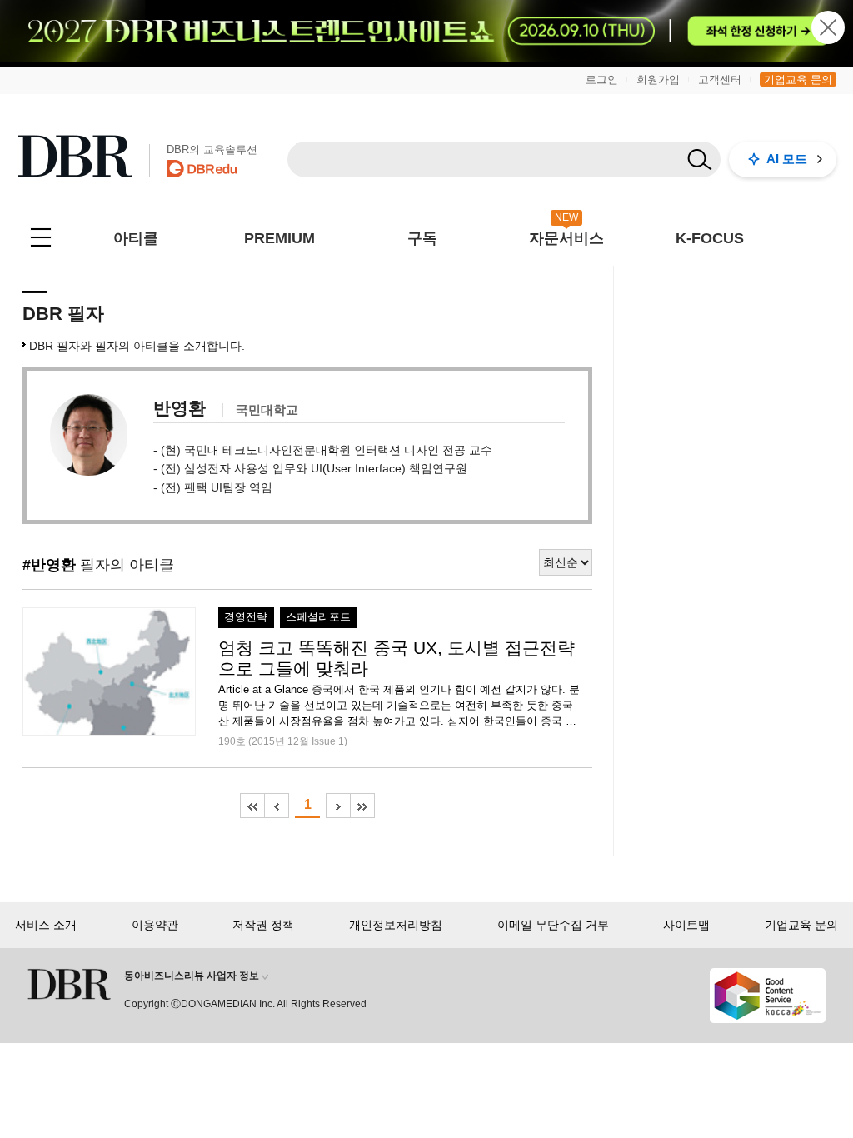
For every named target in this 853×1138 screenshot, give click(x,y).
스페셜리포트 (318, 617)
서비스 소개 (46, 924)
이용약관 (155, 924)
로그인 (602, 79)
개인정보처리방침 (395, 924)
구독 (422, 238)
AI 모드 (786, 159)
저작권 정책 (263, 924)
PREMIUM (279, 238)
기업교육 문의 (798, 79)
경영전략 (245, 617)
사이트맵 (686, 924)
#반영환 (49, 565)
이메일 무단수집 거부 (553, 924)
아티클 (135, 238)
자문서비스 (566, 238)
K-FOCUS (710, 238)
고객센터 (719, 79)
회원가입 (658, 79)
